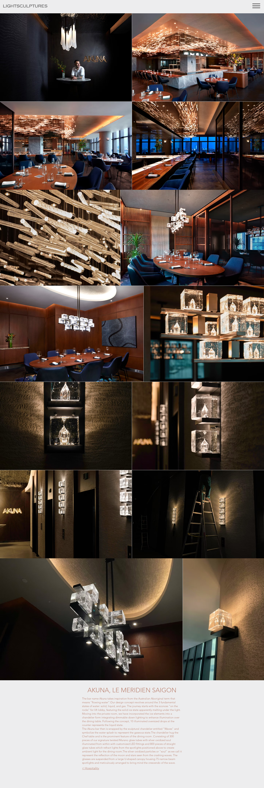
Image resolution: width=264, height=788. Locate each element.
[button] (256, 6)
